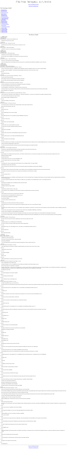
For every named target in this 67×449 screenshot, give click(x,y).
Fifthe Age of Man (4, 32)
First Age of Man (4, 28)
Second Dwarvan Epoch (6, 26)
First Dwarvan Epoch (5, 24)
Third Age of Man (4, 30)
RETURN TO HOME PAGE (33, 6)
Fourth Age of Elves (4, 23)
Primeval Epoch (4, 13)
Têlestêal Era (4, 15)
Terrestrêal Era (5, 18)
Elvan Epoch (3, 19)
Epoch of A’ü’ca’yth (4, 12)
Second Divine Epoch (5, 17)
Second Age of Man (4, 29)
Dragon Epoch (3, 25)
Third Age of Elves (4, 22)
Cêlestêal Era (4, 10)
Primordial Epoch (4, 11)
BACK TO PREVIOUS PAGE (33, 4)
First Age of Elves (3, 20)
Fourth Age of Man (4, 31)
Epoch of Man (4, 27)
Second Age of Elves (4, 21)
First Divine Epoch (4, 16)
